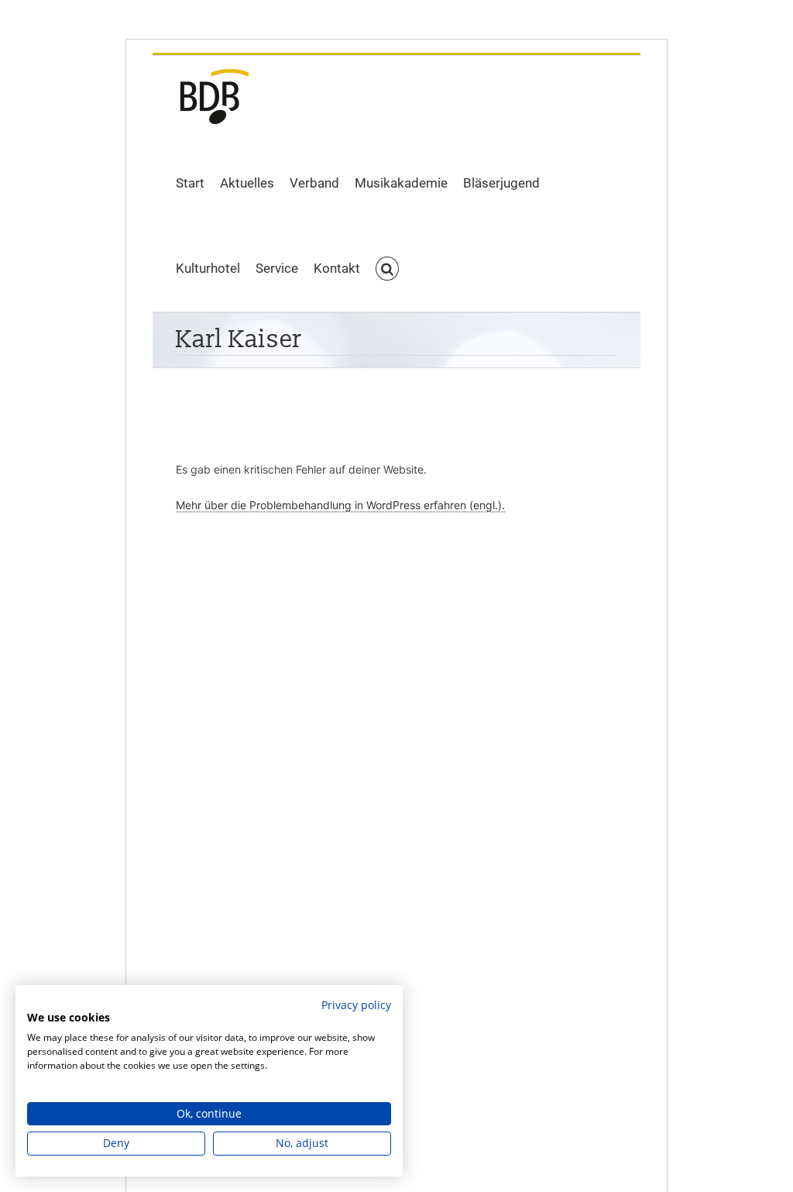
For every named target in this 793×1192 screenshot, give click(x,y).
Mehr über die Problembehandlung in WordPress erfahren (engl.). (340, 505)
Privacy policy (356, 1004)
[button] (387, 269)
